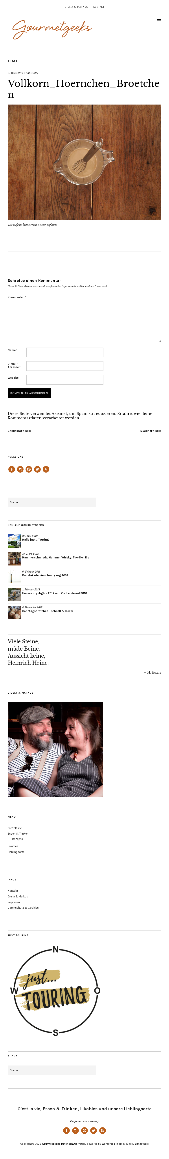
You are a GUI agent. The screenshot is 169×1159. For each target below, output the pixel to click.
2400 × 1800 (31, 73)
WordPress (108, 1143)
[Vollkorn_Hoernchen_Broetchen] (84, 219)
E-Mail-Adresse (14, 365)
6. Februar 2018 (31, 571)
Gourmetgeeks (51, 1143)
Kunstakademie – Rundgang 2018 (45, 575)
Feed (46, 472)
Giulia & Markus (76, 7)
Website (13, 377)
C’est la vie (15, 828)
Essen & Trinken (18, 833)
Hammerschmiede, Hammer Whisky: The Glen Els (55, 557)
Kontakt (98, 7)
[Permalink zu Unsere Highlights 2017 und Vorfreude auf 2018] (14, 594)
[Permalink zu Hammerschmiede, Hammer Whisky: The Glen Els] (14, 558)
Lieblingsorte (16, 852)
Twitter (37, 472)
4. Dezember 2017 (32, 607)
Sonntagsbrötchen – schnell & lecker (47, 611)
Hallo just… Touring (35, 539)
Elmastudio (142, 1143)
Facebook (11, 472)
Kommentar (17, 297)
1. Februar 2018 (31, 589)
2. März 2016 (15, 73)
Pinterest (29, 472)
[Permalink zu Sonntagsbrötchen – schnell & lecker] (14, 612)
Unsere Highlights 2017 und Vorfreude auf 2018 (54, 593)
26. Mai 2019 (30, 535)
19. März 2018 (30, 553)
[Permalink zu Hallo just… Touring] (14, 541)
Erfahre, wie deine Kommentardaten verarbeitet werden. (80, 415)
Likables (13, 846)
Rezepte (17, 839)
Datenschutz (69, 1143)
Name (12, 350)
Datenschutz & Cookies (23, 907)
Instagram (20, 472)
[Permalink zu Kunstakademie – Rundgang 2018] (14, 576)
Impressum (15, 902)
